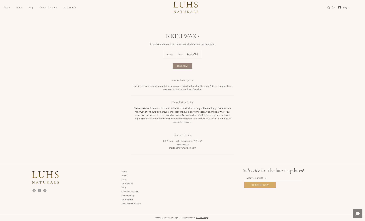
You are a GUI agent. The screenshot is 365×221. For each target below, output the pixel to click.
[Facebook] (44, 190)
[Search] (329, 7)
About (124, 175)
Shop (123, 179)
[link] (333, 7)
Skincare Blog (127, 195)
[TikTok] (39, 190)
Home (124, 171)
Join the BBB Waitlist (131, 203)
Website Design (202, 218)
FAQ (123, 187)
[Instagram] (34, 190)
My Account (127, 183)
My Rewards (127, 199)
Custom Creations (129, 191)
